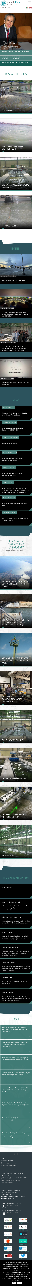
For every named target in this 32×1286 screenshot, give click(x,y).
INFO (19, 1282)
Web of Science (23, 1230)
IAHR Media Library (23, 1251)
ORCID (8, 1223)
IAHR (8, 1251)
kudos (8, 1237)
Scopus (8, 1230)
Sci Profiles (23, 1237)
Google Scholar (23, 1223)
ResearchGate (23, 1244)
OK (14, 1282)
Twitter (23, 1259)
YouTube (8, 1259)
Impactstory (8, 1244)
